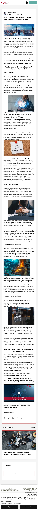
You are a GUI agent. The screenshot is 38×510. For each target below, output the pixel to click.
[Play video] (19, 393)
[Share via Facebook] (4, 418)
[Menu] (17, 2)
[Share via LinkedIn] (13, 418)
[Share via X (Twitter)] (9, 418)
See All (33, 427)
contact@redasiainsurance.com (32, 492)
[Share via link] (17, 418)
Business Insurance (9, 412)
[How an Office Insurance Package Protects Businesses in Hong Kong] (19, 440)
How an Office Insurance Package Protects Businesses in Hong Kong (17, 453)
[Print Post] (22, 418)
